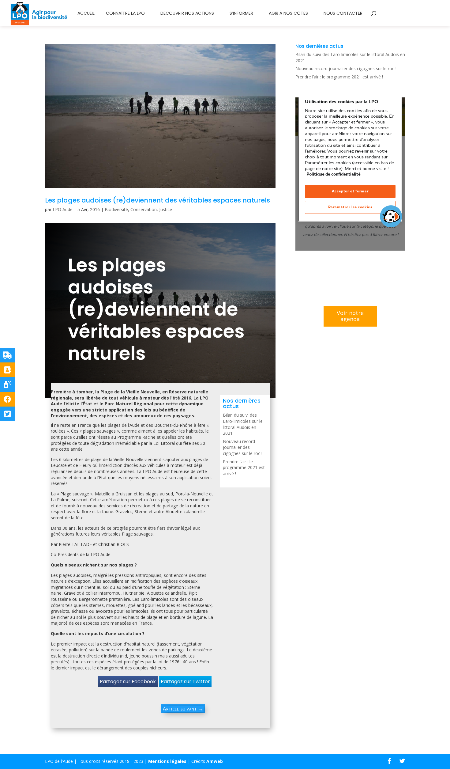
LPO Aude (63, 209)
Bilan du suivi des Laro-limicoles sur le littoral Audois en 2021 (243, 424)
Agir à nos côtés (288, 13)
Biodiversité (116, 209)
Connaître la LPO (125, 13)
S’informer (241, 13)
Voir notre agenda (350, 316)
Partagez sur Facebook (128, 681)
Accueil (86, 13)
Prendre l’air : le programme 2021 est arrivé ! (244, 467)
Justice (165, 209)
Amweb (214, 761)
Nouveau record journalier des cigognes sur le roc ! (242, 447)
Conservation (143, 209)
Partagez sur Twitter (185, 681)
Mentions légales (167, 761)
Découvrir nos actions (187, 13)
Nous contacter (343, 13)
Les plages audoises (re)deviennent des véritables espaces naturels (157, 200)
